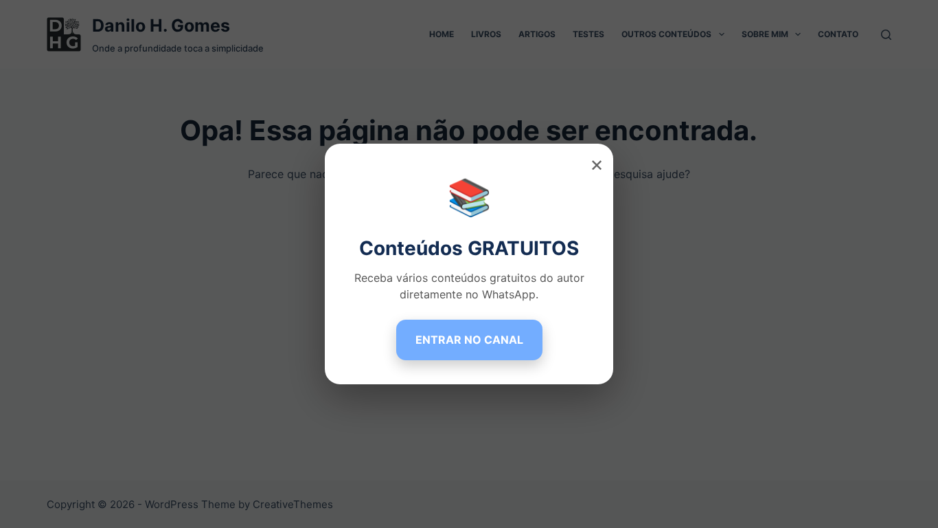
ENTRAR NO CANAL (469, 339)
